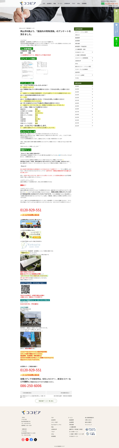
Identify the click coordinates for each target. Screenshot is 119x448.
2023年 (77, 95)
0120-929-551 (111, 3)
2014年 (77, 120)
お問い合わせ (88, 420)
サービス (60, 3)
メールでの (26, 215)
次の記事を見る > (65, 393)
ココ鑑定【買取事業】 (80, 55)
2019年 (77, 106)
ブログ (73, 3)
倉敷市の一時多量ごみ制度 (75, 429)
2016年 (77, 114)
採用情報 (84, 3)
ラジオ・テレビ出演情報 (81, 69)
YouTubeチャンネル (56, 424)
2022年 (77, 97)
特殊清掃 (77, 43)
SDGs (78, 3)
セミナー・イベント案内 (81, 32)
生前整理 (77, 40)
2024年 (77, 92)
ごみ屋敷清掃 (72, 427)
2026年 (77, 86)
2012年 (77, 126)
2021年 (77, 100)
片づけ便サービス (73, 431)
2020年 (77, 103)
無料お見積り (88, 422)
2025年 (77, 89)
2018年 (77, 109)
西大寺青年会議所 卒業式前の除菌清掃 (63, 396)
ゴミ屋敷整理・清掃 (80, 49)
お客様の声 (67, 3)
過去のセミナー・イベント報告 (83, 66)
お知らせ (77, 35)
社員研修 (77, 72)
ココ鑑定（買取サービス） (75, 434)
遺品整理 (77, 38)
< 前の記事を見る (27, 393)
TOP (44, 3)
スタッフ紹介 (54, 422)
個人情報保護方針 (89, 417)
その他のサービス (79, 52)
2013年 (77, 123)
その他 (77, 78)
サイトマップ (88, 424)
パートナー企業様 (79, 75)
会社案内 (49, 3)
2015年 (77, 117)
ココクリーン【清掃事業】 (82, 58)
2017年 (77, 111)
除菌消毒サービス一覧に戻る (46, 401)
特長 (55, 3)
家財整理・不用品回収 (80, 46)
